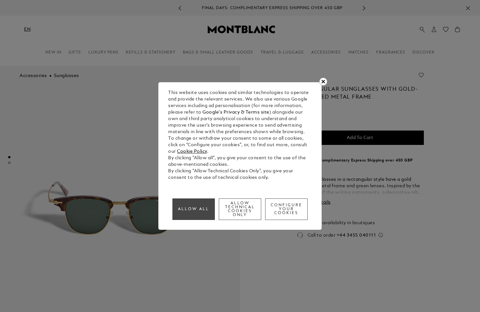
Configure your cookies (286, 209)
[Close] (323, 82)
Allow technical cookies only (240, 209)
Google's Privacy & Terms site (235, 112)
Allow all (193, 209)
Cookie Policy (192, 151)
